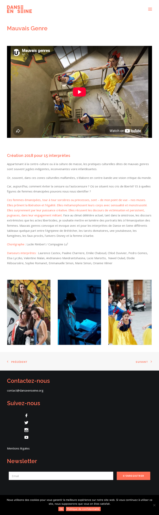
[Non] (154, 505)
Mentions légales (18, 448)
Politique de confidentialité (83, 509)
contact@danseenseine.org (25, 390)
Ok (61, 509)
